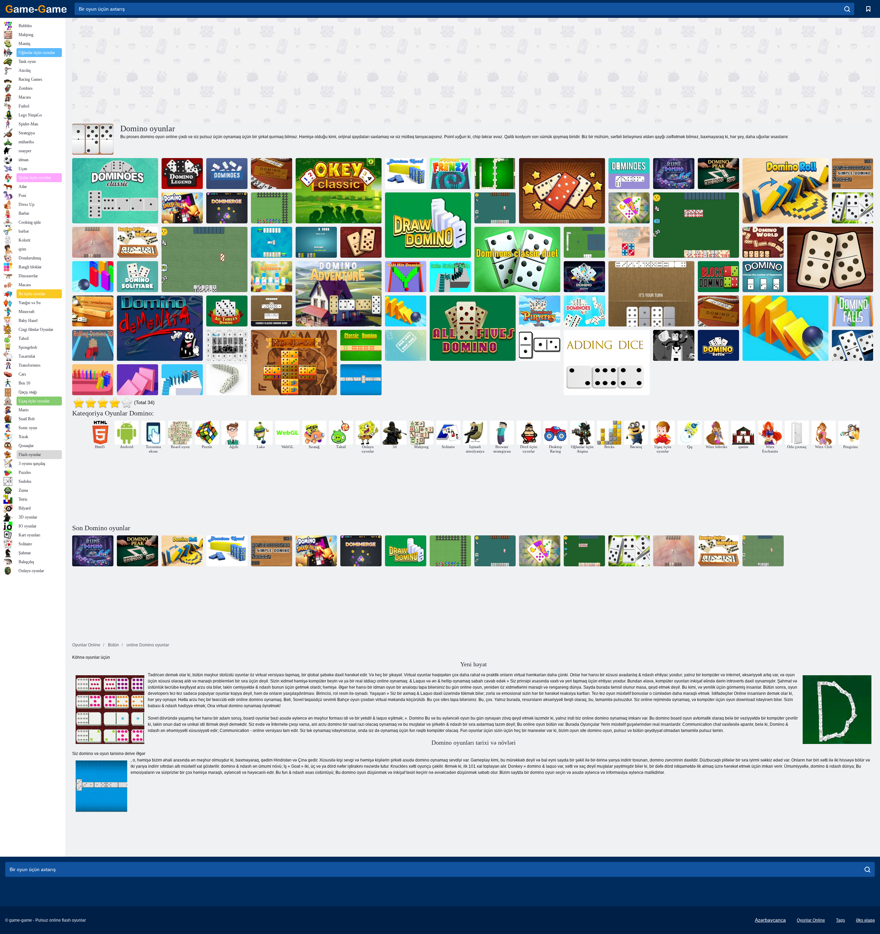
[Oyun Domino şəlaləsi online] (852, 311)
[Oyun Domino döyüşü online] (718, 345)
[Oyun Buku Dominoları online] (92, 311)
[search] (847, 8)
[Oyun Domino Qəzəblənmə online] (450, 173)
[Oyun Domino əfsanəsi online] (182, 173)
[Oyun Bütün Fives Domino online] (473, 328)
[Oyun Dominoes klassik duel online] (517, 259)
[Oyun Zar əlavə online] (607, 362)
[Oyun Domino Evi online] (673, 345)
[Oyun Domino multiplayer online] (271, 173)
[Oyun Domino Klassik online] (115, 190)
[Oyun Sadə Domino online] (852, 173)
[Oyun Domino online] (629, 173)
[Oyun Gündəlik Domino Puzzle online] (227, 345)
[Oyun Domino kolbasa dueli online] (696, 225)
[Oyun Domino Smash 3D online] (92, 276)
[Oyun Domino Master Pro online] (629, 242)
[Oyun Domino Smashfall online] (182, 207)
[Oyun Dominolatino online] (495, 173)
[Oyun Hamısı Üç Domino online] (227, 311)
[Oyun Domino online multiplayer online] (852, 207)
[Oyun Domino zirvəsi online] (718, 173)
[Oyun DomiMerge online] (227, 207)
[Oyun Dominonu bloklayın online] (718, 276)
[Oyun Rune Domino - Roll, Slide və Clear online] (673, 173)
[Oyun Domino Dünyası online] (763, 242)
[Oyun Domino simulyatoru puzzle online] (450, 276)
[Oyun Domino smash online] (785, 328)
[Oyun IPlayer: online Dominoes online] (539, 345)
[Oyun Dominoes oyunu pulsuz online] (271, 242)
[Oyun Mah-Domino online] (294, 362)
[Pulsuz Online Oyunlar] (36, 9)
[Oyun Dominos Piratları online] (539, 311)
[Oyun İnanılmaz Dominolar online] (562, 190)
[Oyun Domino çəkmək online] (428, 225)
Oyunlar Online (811, 920)
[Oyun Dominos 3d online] (92, 379)
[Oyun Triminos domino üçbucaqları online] (271, 207)
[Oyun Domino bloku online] (718, 311)
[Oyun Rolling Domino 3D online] (92, 345)
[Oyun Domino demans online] (160, 328)
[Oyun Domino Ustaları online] (584, 276)
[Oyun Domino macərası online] (830, 259)
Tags (840, 920)
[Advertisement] (273, 70)
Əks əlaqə (865, 920)
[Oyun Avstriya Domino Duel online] (495, 207)
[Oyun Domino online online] (182, 379)
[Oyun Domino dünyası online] (361, 242)
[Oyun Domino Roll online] (785, 190)
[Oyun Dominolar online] (227, 173)
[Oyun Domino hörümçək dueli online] (205, 259)
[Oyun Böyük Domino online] (584, 311)
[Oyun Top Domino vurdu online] (405, 276)
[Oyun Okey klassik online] (339, 190)
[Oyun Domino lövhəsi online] (651, 293)
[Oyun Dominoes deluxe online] (852, 345)
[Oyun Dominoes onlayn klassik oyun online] (316, 242)
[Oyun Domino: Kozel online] (405, 173)
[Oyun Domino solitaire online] (629, 207)
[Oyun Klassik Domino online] (361, 345)
